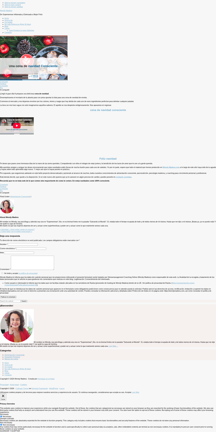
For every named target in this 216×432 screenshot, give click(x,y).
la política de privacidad (28, 273)
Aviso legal (14, 385)
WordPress (53, 388)
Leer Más (135, 392)
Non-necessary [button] (6, 423)
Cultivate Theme (22, 388)
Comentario (5, 269)
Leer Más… (113, 346)
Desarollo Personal (12, 357)
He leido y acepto (20, 273)
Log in (62, 388)
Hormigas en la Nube (46, 379)
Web (2, 253)
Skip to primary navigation (14, 3)
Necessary (7, 416)
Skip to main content (12, 5)
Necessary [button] (4, 414)
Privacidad (4, 385)
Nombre (4, 244)
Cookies (23, 385)
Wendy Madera (6, 11)
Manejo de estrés (11, 359)
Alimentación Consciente (20, 197)
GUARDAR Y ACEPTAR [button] (10, 431)
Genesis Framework (40, 388)
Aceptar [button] (128, 392)
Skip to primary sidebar (13, 7)
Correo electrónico (8, 248)
